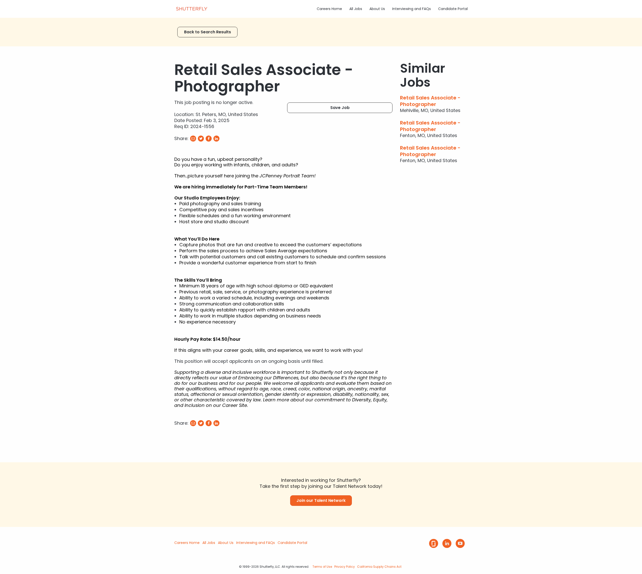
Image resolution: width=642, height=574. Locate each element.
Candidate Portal (453, 8)
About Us (377, 8)
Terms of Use (322, 566)
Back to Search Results (207, 32)
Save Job (340, 107)
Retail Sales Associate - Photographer (430, 101)
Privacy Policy (344, 566)
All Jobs (355, 8)
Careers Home (329, 8)
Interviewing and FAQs (411, 8)
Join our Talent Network (321, 500)
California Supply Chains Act (379, 566)
